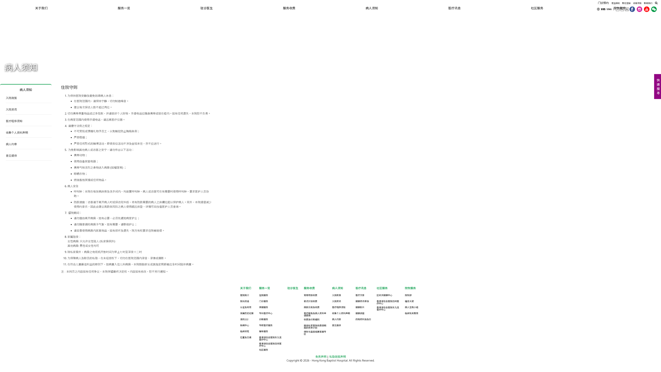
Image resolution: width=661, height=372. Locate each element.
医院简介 (244, 295)
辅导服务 (263, 331)
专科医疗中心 (265, 313)
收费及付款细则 (311, 319)
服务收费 (289, 8)
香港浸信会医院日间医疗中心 (270, 345)
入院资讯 (11, 109)
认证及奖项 (245, 307)
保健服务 (263, 307)
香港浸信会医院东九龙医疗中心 (270, 338)
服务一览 (124, 8)
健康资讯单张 (362, 301)
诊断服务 (263, 319)
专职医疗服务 (265, 325)
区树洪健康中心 (384, 295)
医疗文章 (359, 295)
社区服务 (537, 8)
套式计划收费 (310, 301)
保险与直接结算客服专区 (315, 333)
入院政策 (11, 98)
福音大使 (409, 301)
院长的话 (244, 301)
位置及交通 (245, 337)
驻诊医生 (206, 8)
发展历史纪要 (247, 313)
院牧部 (408, 295)
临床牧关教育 (411, 313)
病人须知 (372, 8)
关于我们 (41, 8)
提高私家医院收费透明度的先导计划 (315, 326)
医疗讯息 (454, 8)
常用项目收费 (310, 295)
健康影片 (359, 307)
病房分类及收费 (311, 307)
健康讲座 (359, 313)
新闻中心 (244, 325)
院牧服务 (410, 288)
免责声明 (320, 357)
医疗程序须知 (14, 121)
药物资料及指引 (363, 319)
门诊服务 (263, 301)
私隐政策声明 (337, 357)
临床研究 (244, 331)
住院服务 (263, 295)
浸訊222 (244, 319)
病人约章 (11, 144)
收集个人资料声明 (17, 133)
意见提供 (11, 156)
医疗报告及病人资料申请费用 (315, 314)
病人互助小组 (411, 307)
